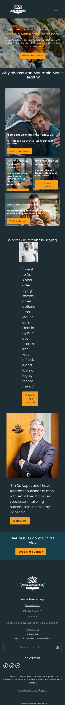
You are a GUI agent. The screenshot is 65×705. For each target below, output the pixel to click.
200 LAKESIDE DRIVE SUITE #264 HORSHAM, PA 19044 (32, 623)
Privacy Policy (32, 629)
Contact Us (32, 616)
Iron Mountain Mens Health (35, 703)
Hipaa (43, 690)
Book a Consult (32, 605)
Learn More (19, 520)
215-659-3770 (35, 610)
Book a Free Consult (32, 55)
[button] (55, 9)
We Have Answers (18, 221)
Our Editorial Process (28, 690)
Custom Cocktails (47, 185)
